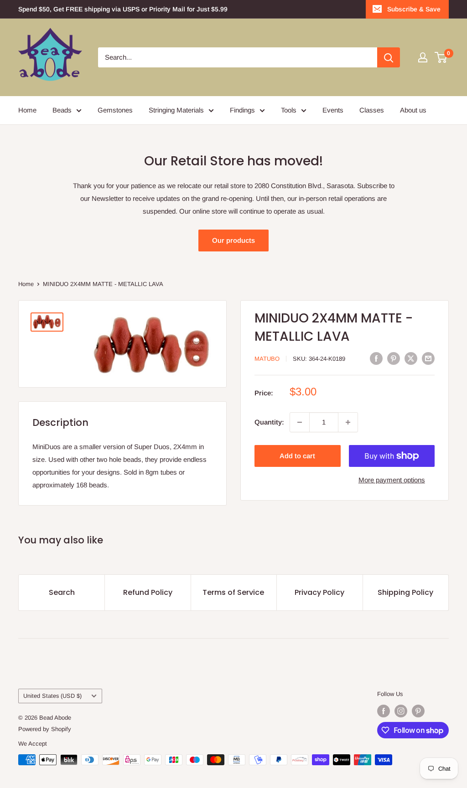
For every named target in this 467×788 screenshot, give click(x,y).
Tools (288, 110)
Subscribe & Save (414, 9)
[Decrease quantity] (299, 422)
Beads (62, 110)
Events (332, 110)
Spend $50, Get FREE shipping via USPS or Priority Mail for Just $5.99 (123, 9)
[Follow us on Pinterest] (418, 711)
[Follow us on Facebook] (383, 711)
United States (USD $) (52, 695)
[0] (441, 57)
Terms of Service (233, 592)
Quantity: (269, 422)
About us (413, 110)
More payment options (391, 480)
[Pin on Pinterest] (393, 358)
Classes (371, 110)
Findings (242, 110)
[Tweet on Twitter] (411, 358)
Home (27, 110)
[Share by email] (428, 358)
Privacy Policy (319, 592)
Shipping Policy (405, 592)
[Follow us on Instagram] (400, 711)
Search (62, 592)
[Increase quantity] (348, 422)
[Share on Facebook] (376, 358)
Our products (233, 240)
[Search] (388, 57)
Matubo (267, 358)
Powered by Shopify (44, 729)
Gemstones (115, 110)
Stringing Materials (176, 110)
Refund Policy (147, 592)
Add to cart (297, 456)
